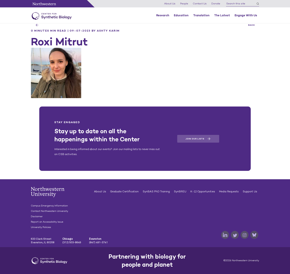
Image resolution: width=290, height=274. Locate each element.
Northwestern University (44, 3)
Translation (201, 15)
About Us (169, 3)
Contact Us (200, 3)
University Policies (41, 227)
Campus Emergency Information (49, 205)
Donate (215, 3)
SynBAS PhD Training (156, 191)
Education (181, 15)
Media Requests (229, 191)
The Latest (222, 15)
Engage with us (246, 15)
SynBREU (180, 191)
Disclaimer (37, 216)
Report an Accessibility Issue (47, 221)
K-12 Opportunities (202, 191)
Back (251, 25)
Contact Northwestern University (49, 211)
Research (162, 15)
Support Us (250, 191)
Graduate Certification (124, 191)
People (184, 3)
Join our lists (194, 139)
